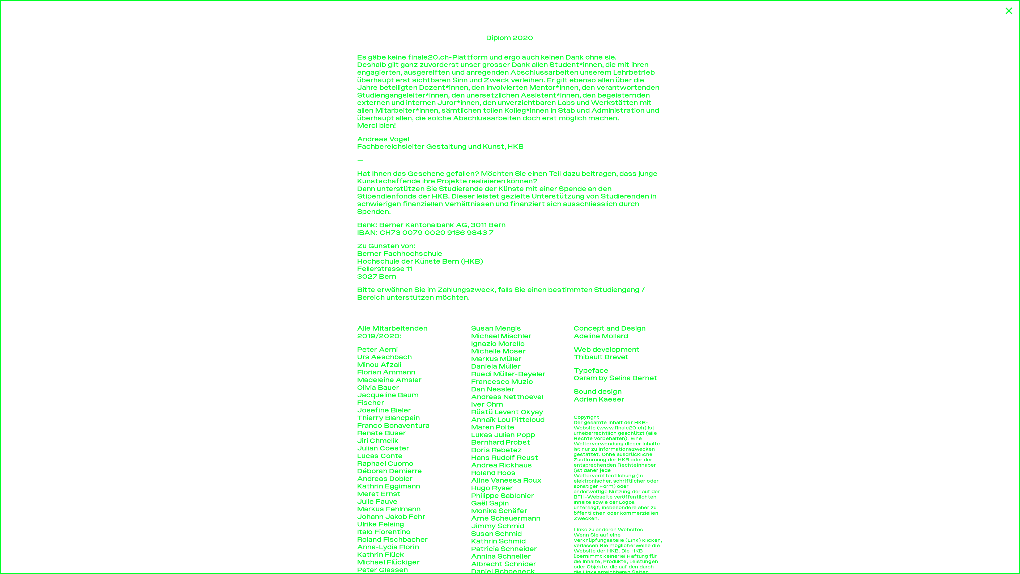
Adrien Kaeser (599, 399)
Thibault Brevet (601, 356)
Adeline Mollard (601, 335)
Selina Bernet (633, 377)
